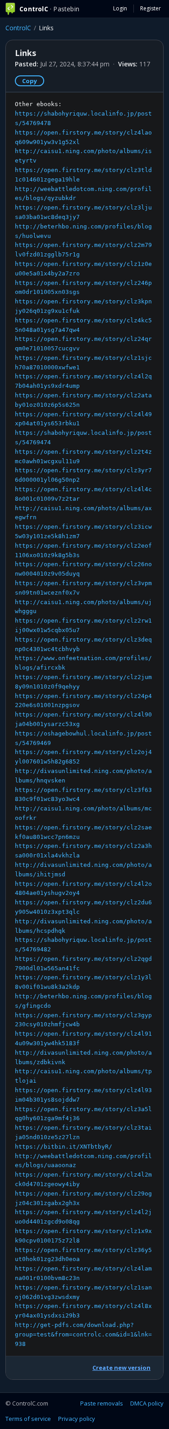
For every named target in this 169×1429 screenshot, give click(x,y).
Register (150, 8)
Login (120, 8)
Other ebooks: (83, 724)
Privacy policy (76, 1419)
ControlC (18, 27)
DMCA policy (147, 1403)
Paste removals (101, 1403)
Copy (29, 81)
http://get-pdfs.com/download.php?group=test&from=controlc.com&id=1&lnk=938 (83, 1334)
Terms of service (28, 1419)
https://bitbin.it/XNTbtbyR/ (63, 1146)
